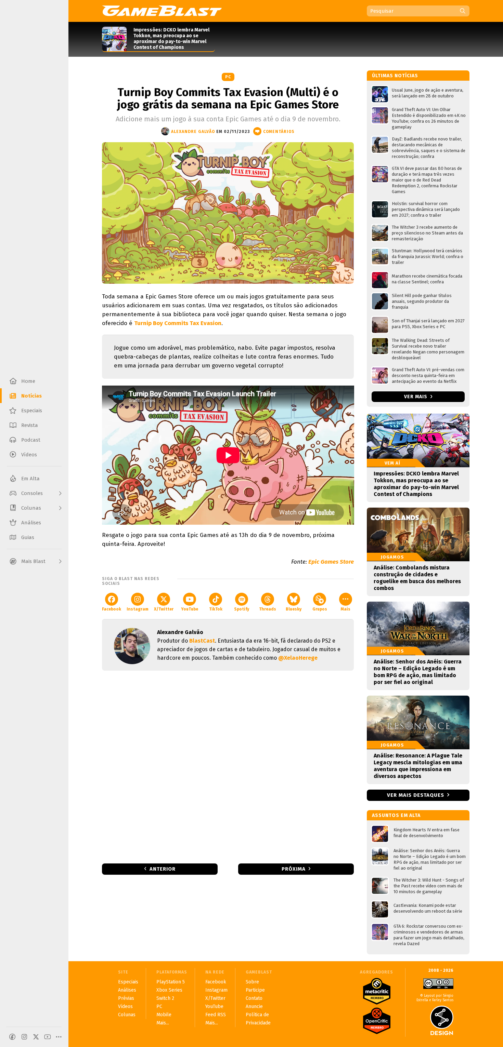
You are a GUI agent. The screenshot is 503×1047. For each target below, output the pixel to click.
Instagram (138, 609)
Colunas (127, 1015)
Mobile (163, 1015)
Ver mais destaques (415, 795)
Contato (254, 998)
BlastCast (202, 640)
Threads (267, 609)
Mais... (162, 1023)
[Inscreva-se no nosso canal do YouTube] (47, 1037)
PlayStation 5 (170, 982)
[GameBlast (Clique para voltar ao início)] (162, 10)
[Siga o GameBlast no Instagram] (24, 1037)
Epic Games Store (331, 561)
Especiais (128, 982)
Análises (127, 990)
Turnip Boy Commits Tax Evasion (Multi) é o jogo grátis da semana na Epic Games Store (228, 98)
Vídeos (125, 1006)
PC (228, 77)
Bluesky (293, 609)
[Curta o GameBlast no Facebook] (12, 1037)
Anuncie (254, 1006)
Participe (255, 990)
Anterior (163, 869)
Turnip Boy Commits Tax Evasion (177, 323)
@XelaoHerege (298, 658)
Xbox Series (169, 990)
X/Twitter (163, 609)
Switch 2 (165, 998)
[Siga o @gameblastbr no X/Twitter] (36, 1037)
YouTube (189, 609)
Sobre (252, 982)
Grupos (319, 609)
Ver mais (416, 397)
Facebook (111, 609)
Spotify (241, 609)
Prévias (126, 998)
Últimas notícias (395, 76)
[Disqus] (228, 766)
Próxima (294, 869)
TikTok (215, 609)
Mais (345, 609)
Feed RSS (215, 1015)
